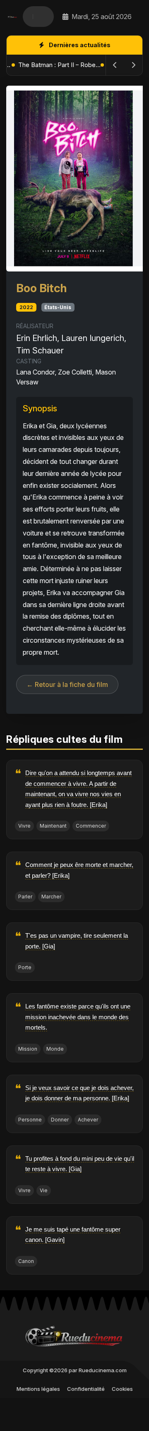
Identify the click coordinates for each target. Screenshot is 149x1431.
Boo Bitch (41, 288)
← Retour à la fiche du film (67, 684)
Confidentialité (86, 1388)
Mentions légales (38, 1388)
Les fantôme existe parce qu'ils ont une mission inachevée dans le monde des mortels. (77, 1017)
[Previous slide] (115, 65)
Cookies (122, 1388)
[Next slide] (133, 65)
